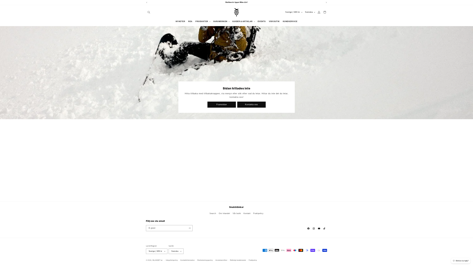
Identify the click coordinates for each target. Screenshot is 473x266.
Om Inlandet (224, 213)
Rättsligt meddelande (238, 260)
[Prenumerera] (189, 228)
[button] (149, 12)
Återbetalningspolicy (205, 260)
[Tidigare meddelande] (146, 2)
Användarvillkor (221, 260)
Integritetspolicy (172, 260)
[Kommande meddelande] (326, 2)
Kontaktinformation (187, 260)
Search (213, 213)
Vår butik (237, 213)
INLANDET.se (157, 260)
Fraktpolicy (258, 213)
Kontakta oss (251, 104)
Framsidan (221, 104)
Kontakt (247, 213)
